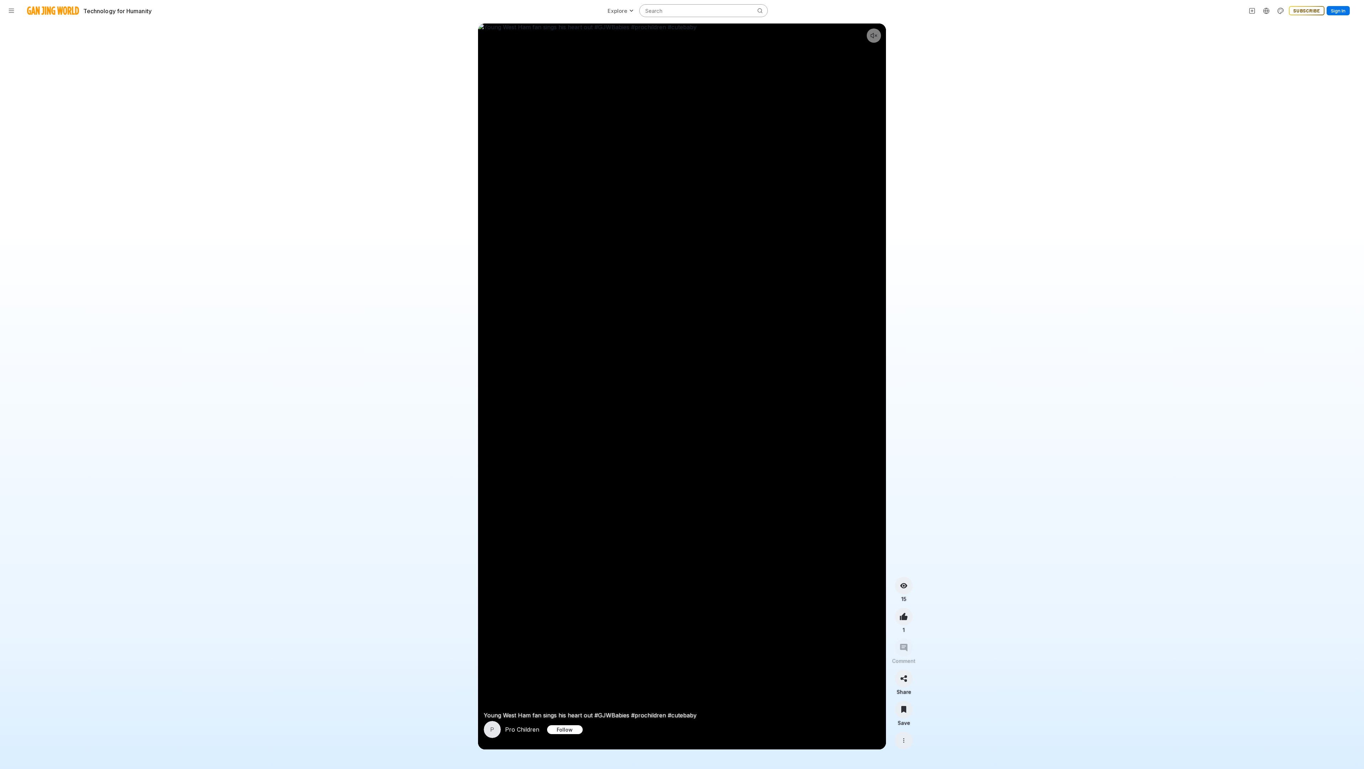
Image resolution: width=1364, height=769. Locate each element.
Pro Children (522, 729)
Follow (565, 730)
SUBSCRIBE (1306, 11)
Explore (617, 10)
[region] (682, 386)
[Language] (1266, 11)
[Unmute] (874, 35)
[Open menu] (11, 10)
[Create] (1252, 11)
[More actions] (904, 740)
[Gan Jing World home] (53, 10)
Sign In (1338, 11)
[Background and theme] (1281, 11)
